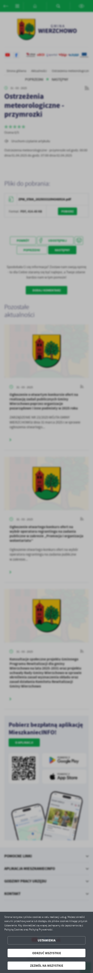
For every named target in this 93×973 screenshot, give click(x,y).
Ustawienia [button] (47, 940)
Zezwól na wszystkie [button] (46, 965)
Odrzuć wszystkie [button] (46, 953)
